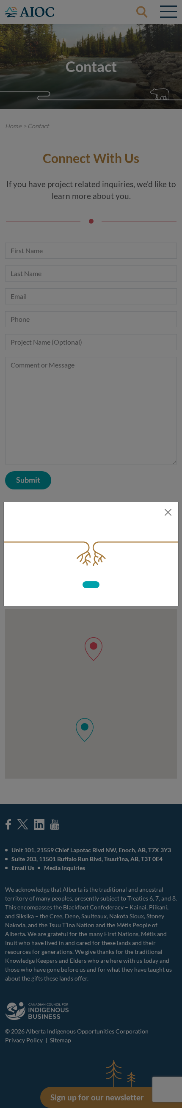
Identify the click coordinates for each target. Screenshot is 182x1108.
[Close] (168, 512)
